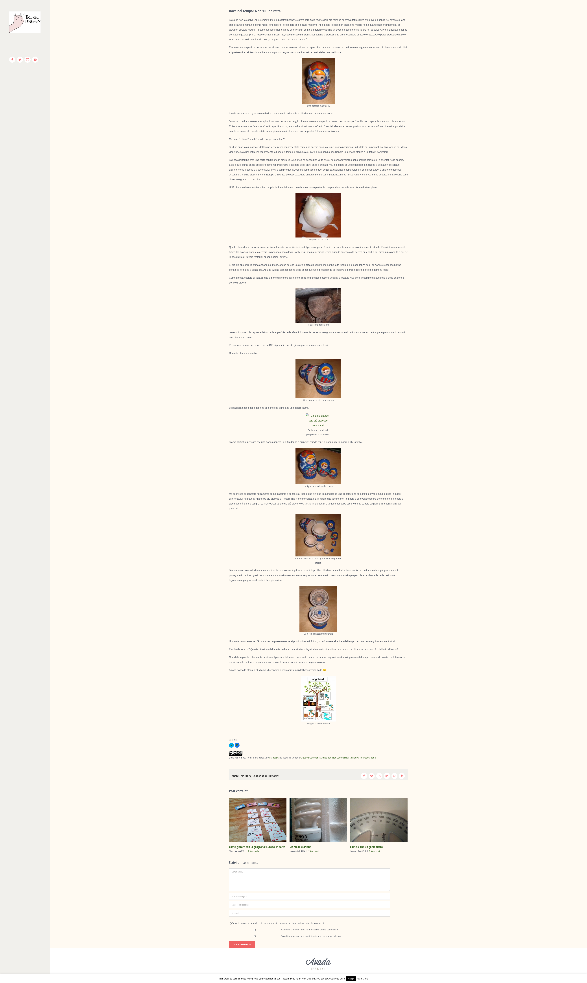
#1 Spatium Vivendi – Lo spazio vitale (323, 847)
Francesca (274, 757)
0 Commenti (265, 851)
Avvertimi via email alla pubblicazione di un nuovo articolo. (311, 936)
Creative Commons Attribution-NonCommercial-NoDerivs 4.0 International (338, 757)
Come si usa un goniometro (257, 847)
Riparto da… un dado (374, 847)
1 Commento (387, 851)
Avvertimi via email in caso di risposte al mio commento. (309, 929)
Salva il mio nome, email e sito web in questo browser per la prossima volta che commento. (279, 923)
